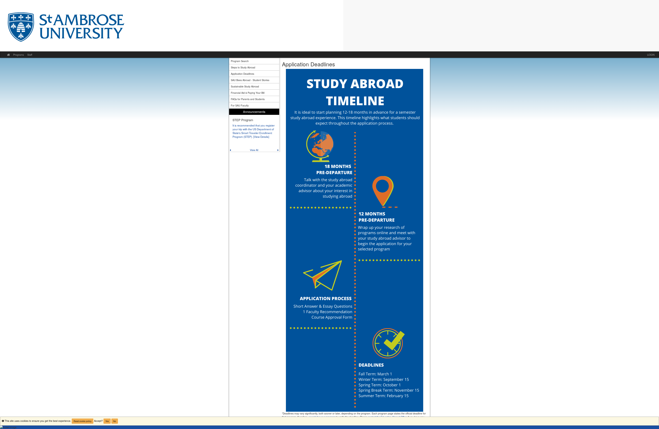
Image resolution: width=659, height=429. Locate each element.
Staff (29, 54)
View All (254, 150)
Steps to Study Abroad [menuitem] (243, 67)
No (114, 421)
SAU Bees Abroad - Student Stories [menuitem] (250, 80)
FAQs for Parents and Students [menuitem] (248, 99)
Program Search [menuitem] (240, 61)
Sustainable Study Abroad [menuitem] (245, 86)
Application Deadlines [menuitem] (242, 73)
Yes (107, 421)
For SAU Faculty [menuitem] (240, 105)
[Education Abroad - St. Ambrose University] (329, 25)
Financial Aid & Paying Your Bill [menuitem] (247, 92)
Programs (18, 54)
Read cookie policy (82, 421)
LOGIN (651, 54)
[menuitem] (254, 130)
